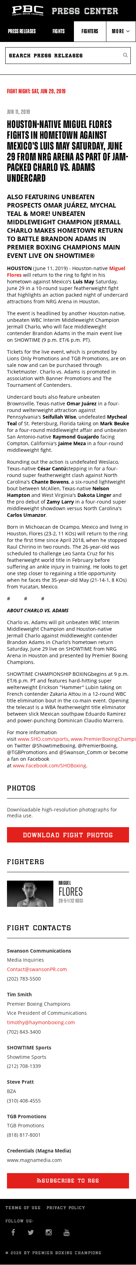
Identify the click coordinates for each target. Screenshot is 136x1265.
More (119, 31)
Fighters (90, 31)
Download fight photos (68, 835)
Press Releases (22, 31)
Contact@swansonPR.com (37, 969)
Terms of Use (23, 1207)
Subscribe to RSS (70, 1180)
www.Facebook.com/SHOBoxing (49, 765)
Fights (59, 31)
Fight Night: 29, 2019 (36, 91)
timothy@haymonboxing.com (41, 1022)
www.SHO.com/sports (43, 739)
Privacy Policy (66, 1207)
